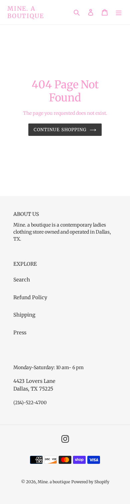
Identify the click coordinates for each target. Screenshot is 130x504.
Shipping (24, 315)
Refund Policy (30, 297)
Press (19, 332)
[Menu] (119, 12)
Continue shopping (60, 130)
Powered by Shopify (90, 481)
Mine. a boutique (25, 12)
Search (21, 279)
